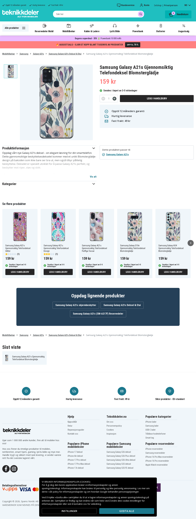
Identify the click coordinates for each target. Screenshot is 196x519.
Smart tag (149, 438)
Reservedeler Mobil (44, 31)
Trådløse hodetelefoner (155, 434)
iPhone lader (150, 422)
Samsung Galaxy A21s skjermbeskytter (75, 305)
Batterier (160, 31)
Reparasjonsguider (76, 430)
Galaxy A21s (38, 54)
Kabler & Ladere (91, 31)
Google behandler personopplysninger (119, 491)
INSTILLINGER (69, 511)
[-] (103, 99)
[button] (49, 148)
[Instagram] (14, 468)
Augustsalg (183, 31)
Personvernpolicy (114, 426)
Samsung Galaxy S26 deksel (119, 452)
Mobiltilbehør (68, 31)
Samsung (23, 54)
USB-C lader (150, 430)
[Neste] (191, 243)
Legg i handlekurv (157, 98)
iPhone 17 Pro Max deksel (79, 464)
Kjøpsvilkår (72, 422)
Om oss (110, 422)
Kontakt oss (73, 434)
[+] (114, 99)
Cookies (110, 430)
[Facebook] (6, 468)
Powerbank (137, 31)
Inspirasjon (111, 434)
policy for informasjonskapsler (68, 491)
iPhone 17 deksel (75, 452)
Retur (70, 426)
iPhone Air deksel (75, 456)
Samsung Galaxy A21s (117, 154)
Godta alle (126, 511)
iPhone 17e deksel (76, 468)
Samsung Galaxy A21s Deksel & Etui (64, 54)
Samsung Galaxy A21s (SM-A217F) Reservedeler (98, 313)
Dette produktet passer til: (116, 150)
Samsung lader (151, 426)
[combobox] (98, 14)
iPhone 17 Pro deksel (77, 460)
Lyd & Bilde (115, 31)
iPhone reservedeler (154, 449)
